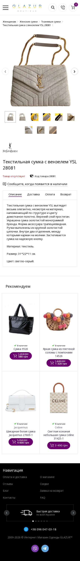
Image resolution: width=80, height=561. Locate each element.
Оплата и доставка (15, 477)
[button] (10, 116)
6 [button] (47, 521)
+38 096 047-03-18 (43, 529)
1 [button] (33, 521)
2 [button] (35, 521)
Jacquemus (21, 427)
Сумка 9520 (21, 349)
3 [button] (38, 521)
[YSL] (10, 157)
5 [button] (44, 521)
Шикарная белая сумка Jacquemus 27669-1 (20, 433)
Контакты (9, 497)
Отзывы (8, 484)
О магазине (47, 477)
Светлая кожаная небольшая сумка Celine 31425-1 (59, 435)
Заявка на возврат (52, 490)
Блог (6, 490)
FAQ (42, 497)
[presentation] (5, 71)
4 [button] (41, 521)
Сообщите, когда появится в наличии (37, 184)
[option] (40, 513)
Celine (59, 427)
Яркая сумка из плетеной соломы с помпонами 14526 (59, 352)
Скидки (44, 484)
